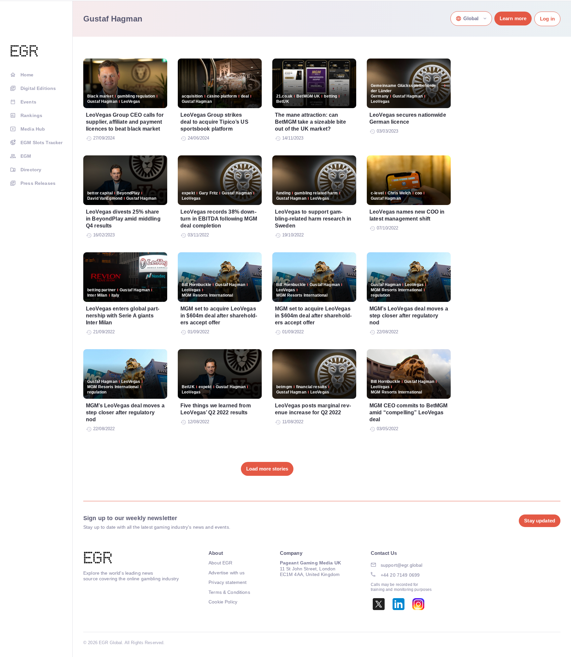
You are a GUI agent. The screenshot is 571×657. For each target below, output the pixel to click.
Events (28, 101)
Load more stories (267, 469)
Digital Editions (38, 88)
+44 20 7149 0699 (400, 575)
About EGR (220, 562)
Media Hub (32, 129)
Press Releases (38, 183)
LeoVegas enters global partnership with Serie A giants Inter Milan (122, 315)
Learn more (513, 18)
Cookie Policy (223, 601)
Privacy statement (228, 582)
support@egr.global (402, 565)
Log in (547, 18)
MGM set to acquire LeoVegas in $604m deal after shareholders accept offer (218, 315)
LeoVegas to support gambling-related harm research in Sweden (313, 218)
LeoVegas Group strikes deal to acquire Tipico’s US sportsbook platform (214, 122)
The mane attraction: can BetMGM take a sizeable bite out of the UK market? (310, 122)
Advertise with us (227, 572)
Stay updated (539, 520)
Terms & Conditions (229, 592)
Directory (30, 169)
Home (27, 74)
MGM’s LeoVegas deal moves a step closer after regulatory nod (408, 315)
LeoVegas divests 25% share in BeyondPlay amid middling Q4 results (123, 218)
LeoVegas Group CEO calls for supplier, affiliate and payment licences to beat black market (125, 122)
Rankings (31, 115)
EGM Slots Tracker (41, 142)
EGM (25, 156)
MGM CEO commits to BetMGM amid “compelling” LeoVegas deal (408, 412)
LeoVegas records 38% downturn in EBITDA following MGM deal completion (218, 218)
